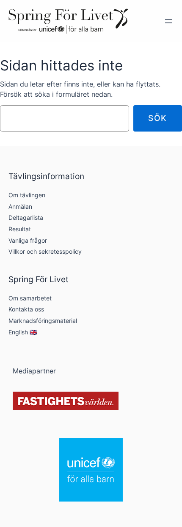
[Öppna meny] (168, 21)
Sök (157, 118)
